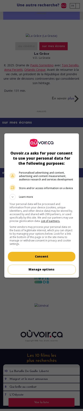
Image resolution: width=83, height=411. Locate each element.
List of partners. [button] (50, 221)
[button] (42, 197)
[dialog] (41, 205)
